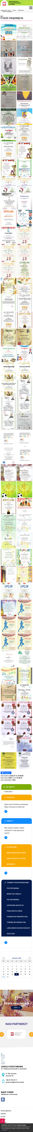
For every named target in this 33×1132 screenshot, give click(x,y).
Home (9, 10)
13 (21, 969)
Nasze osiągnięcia (12, 18)
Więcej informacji (5, 811)
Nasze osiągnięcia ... (7, 11)
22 (29, 971)
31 (8, 976)
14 (25, 969)
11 (12, 969)
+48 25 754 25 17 (30, 3)
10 (8, 969)
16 (3, 971)
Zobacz (16, 1007)
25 (12, 974)
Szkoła (3, 1114)
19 (16, 971)
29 (29, 974)
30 (3, 976)
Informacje (20, 10)
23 (3, 974)
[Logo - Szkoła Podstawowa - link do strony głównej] (11, 4)
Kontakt (3, 1122)
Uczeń (13, 10)
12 (16, 969)
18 (12, 971)
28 (25, 974)
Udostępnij (7, 773)
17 (8, 971)
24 (8, 974)
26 (16, 974)
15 (29, 969)
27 (21, 974)
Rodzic (3, 1119)
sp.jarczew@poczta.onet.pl (26, 3)
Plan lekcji (8, 791)
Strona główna (6, 1111)
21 (25, 971)
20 (21, 971)
